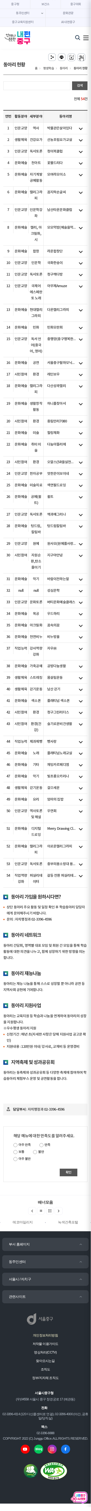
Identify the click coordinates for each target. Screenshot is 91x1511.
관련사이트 (17, 1296)
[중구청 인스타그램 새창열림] (52, 1449)
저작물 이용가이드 (45, 1344)
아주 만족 (25, 1145)
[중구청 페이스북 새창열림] (65, 1449)
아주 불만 (25, 1159)
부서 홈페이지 (19, 1244)
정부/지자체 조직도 (45, 1378)
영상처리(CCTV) (45, 1352)
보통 (21, 1152)
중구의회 (75, 4)
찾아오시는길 (45, 1361)
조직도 (45, 1369)
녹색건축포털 (68, 1222)
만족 (47, 1145)
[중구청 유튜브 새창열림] (25, 1449)
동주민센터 (17, 1262)
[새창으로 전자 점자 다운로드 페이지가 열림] (71, 57)
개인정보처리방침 (45, 1335)
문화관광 (68, 13)
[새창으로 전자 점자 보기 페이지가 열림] (81, 57)
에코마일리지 (23, 1222)
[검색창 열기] (77, 37)
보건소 (45, 4)
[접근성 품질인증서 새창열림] (54, 1471)
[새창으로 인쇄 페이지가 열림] (61, 57)
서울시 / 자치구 (20, 1279)
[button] (59, 1211)
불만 (41, 1152)
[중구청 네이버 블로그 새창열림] (38, 1449)
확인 (68, 1172)
